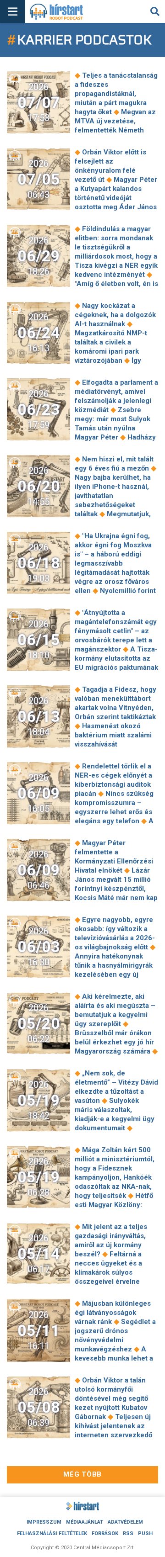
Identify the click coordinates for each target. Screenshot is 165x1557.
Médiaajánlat (84, 1522)
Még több (82, 1474)
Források (105, 1533)
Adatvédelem (125, 1522)
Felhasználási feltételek (52, 1533)
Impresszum (44, 1522)
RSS (128, 1533)
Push (145, 1533)
